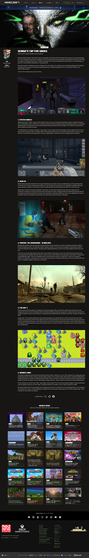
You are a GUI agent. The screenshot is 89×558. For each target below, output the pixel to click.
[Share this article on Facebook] (53, 396)
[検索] (74, 2)
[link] (29, 517)
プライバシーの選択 (67, 555)
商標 (44, 555)
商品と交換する (57, 546)
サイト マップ (57, 537)
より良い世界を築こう (43, 541)
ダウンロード (56, 539)
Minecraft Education (43, 533)
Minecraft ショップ (58, 528)
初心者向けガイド (57, 532)
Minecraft (41, 527)
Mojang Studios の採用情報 (44, 539)
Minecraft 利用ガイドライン (7, 537)
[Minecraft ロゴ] (12, 2)
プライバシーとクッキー (22, 555)
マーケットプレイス (58, 527)
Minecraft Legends (42, 532)
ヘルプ (55, 534)
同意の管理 (15, 537)
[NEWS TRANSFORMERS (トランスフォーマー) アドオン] (73, 417)
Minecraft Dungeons (43, 530)
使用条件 (40, 555)
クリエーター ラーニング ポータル (45, 537)
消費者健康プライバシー (33, 555)
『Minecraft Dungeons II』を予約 (48, 7)
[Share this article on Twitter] (45, 396)
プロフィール (56, 545)
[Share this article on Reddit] (49, 396)
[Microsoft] (77, 555)
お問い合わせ (56, 541)
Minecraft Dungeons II (43, 528)
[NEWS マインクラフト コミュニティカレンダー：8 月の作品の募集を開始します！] (73, 492)
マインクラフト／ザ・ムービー (45, 542)
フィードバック (57, 536)
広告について (49, 555)
